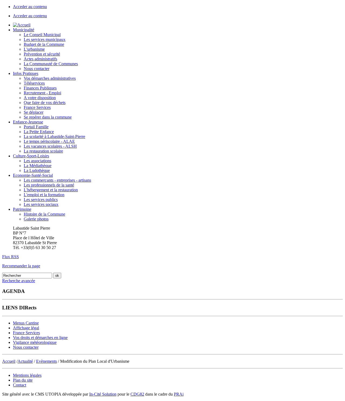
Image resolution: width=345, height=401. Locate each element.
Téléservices (34, 83)
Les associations (37, 160)
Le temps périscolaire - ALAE (49, 141)
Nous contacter (36, 68)
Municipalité (23, 29)
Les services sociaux (41, 204)
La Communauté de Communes (51, 63)
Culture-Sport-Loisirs (31, 156)
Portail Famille (36, 127)
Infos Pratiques (25, 73)
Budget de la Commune (44, 44)
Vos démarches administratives (50, 78)
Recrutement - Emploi (42, 93)
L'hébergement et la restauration (51, 190)
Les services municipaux (44, 39)
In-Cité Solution (102, 394)
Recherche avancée (18, 280)
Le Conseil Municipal (42, 34)
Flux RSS (10, 256)
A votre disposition (40, 97)
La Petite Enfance (39, 131)
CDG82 (137, 394)
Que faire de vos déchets (44, 102)
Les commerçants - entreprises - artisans (57, 180)
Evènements (46, 361)
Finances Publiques (40, 88)
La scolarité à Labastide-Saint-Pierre (54, 136)
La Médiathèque (37, 165)
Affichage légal (26, 328)
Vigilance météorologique (35, 342)
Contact (19, 385)
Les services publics (41, 199)
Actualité (25, 361)
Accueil (8, 361)
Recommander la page (21, 266)
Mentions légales (27, 375)
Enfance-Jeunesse (28, 122)
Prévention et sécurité (42, 54)
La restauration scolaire (43, 151)
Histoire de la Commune (44, 214)
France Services (37, 107)
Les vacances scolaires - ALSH (50, 146)
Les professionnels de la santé (49, 185)
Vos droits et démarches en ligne (40, 337)
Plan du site (23, 380)
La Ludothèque (37, 170)
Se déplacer (33, 112)
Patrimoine (22, 209)
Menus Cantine (26, 323)
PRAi (179, 394)
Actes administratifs (40, 59)
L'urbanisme (34, 49)
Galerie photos (36, 219)
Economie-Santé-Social (33, 175)
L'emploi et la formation (44, 194)
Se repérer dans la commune (48, 117)
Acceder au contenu (30, 6)
